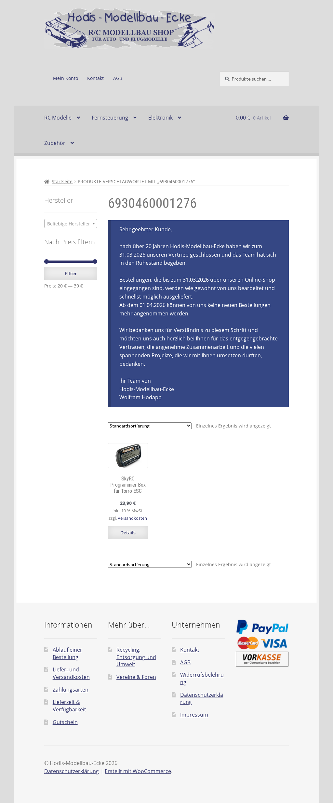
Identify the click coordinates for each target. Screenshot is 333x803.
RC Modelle (58, 117)
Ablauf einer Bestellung (67, 653)
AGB (117, 78)
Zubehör (54, 143)
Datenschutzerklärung (71, 771)
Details (128, 532)
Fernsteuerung (110, 117)
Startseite (62, 181)
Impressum (194, 714)
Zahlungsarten (70, 689)
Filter (71, 273)
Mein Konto (65, 78)
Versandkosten (132, 518)
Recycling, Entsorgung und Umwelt (136, 657)
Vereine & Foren (136, 677)
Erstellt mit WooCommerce (138, 771)
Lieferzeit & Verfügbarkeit (69, 705)
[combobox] (71, 223)
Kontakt (95, 78)
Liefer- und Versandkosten (71, 673)
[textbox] (71, 223)
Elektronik (160, 117)
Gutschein (65, 722)
